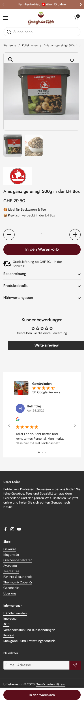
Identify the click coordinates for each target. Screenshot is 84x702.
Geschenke (11, 588)
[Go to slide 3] (45, 452)
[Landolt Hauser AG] (42, 176)
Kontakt (8, 635)
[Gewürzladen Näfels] (40, 18)
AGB (6, 624)
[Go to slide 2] (42, 452)
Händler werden (15, 613)
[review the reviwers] (17, 420)
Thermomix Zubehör (17, 582)
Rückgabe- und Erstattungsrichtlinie (29, 641)
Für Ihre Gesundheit (17, 577)
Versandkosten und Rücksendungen (29, 630)
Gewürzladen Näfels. (50, 684)
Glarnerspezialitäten (17, 560)
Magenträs (11, 555)
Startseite (9, 45)
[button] (76, 18)
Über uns (9, 593)
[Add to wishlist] (72, 60)
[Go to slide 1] (39, 452)
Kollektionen (30, 45)
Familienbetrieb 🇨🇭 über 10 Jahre (42, 4)
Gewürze (9, 549)
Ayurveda (10, 566)
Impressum (11, 618)
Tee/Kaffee (11, 571)
